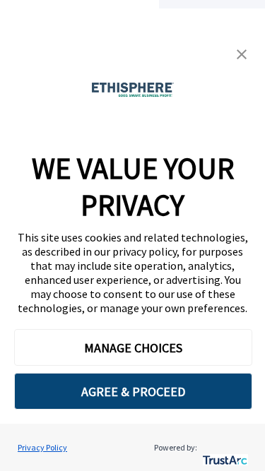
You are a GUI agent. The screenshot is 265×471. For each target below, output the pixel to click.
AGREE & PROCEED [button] (133, 391)
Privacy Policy (42, 447)
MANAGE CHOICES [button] (133, 348)
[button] (242, 54)
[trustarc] (223, 447)
